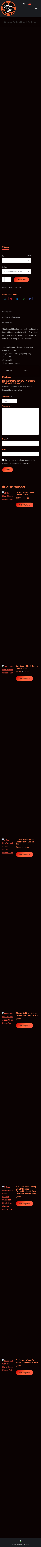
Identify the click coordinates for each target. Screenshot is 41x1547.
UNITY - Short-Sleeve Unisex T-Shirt (25, 493)
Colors (4, 267)
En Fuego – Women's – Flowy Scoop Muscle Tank (27, 1361)
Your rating (7, 397)
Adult (10, 287)
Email (5, 449)
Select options (24, 505)
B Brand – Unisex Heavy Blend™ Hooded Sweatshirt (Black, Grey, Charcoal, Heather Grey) (26, 1190)
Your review (7, 406)
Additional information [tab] (11, 317)
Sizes (4, 256)
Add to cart (21, 279)
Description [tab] (7, 311)
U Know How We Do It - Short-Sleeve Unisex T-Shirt (26, 841)
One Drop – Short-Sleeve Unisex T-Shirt (27, 667)
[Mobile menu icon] (36, 8)
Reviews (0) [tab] (7, 322)
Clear (29, 255)
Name (5, 439)
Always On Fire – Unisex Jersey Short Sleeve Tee (27, 1014)
